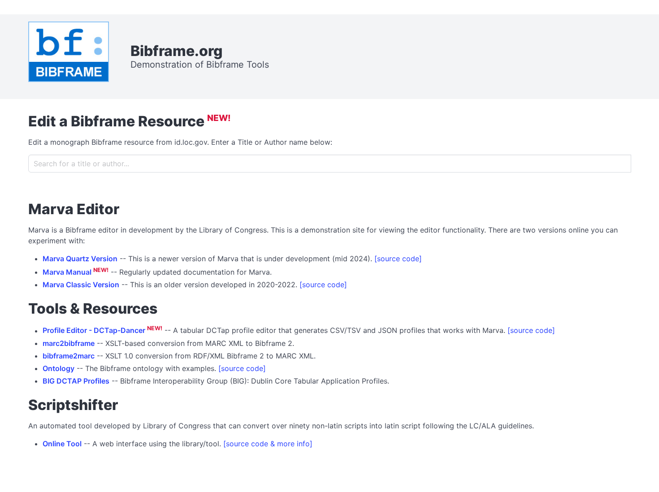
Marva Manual (67, 272)
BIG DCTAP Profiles (76, 380)
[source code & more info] (267, 443)
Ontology (58, 368)
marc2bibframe (69, 343)
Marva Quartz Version (80, 258)
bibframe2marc (69, 355)
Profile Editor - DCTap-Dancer (94, 330)
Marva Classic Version (81, 284)
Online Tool (62, 443)
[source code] (398, 258)
